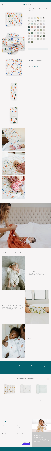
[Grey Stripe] (38, 27)
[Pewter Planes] (32, 21)
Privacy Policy (4, 431)
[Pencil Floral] (41, 33)
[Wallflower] (29, 30)
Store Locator (4, 430)
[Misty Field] (29, 42)
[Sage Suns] (44, 36)
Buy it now (38, 55)
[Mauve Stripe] (32, 27)
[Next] (48, 379)
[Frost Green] (38, 33)
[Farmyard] (29, 36)
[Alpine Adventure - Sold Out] (38, 21)
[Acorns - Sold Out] (29, 24)
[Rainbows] (35, 33)
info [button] (3, 425)
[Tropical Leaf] (41, 36)
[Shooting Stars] (41, 27)
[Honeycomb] (38, 30)
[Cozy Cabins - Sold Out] (38, 24)
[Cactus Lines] (41, 30)
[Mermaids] (32, 39)
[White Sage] (38, 39)
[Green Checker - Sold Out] (35, 24)
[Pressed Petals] (44, 27)
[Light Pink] (35, 27)
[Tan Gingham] (32, 30)
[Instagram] (27, 442)
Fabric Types (4, 433)
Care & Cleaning (19, 430)
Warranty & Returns (20, 427)
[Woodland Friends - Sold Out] (41, 21)
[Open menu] (3, 4)
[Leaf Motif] (35, 21)
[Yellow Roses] (38, 18)
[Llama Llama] (44, 33)
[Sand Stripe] (44, 39)
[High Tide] (32, 36)
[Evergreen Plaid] (29, 27)
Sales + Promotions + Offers (21, 431)
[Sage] (32, 33)
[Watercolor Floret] (29, 39)
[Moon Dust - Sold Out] (41, 24)
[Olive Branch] (41, 18)
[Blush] (35, 36)
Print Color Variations (20, 433)
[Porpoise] (38, 36)
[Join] (48, 443)
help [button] (17, 425)
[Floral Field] (41, 39)
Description (30, 60)
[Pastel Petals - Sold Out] (44, 21)
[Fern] (32, 42)
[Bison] (44, 24)
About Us (3, 428)
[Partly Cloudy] (32, 18)
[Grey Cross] (35, 39)
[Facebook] (24, 442)
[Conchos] (29, 18)
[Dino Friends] (29, 33)
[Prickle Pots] (35, 30)
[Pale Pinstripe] (35, 18)
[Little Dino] (29, 21)
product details (39, 60)
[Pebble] (44, 30)
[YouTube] (29, 442)
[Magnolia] (44, 18)
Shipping (18, 428)
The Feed (3, 427)
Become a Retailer (5, 436)
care (46, 60)
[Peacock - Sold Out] (32, 24)
